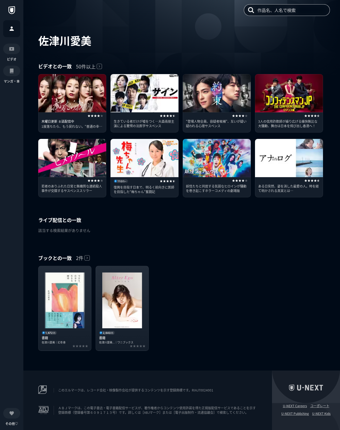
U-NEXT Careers (295, 406)
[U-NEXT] (11, 10)
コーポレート (319, 406)
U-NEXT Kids (321, 413)
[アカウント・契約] (11, 28)
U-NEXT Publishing (295, 413)
